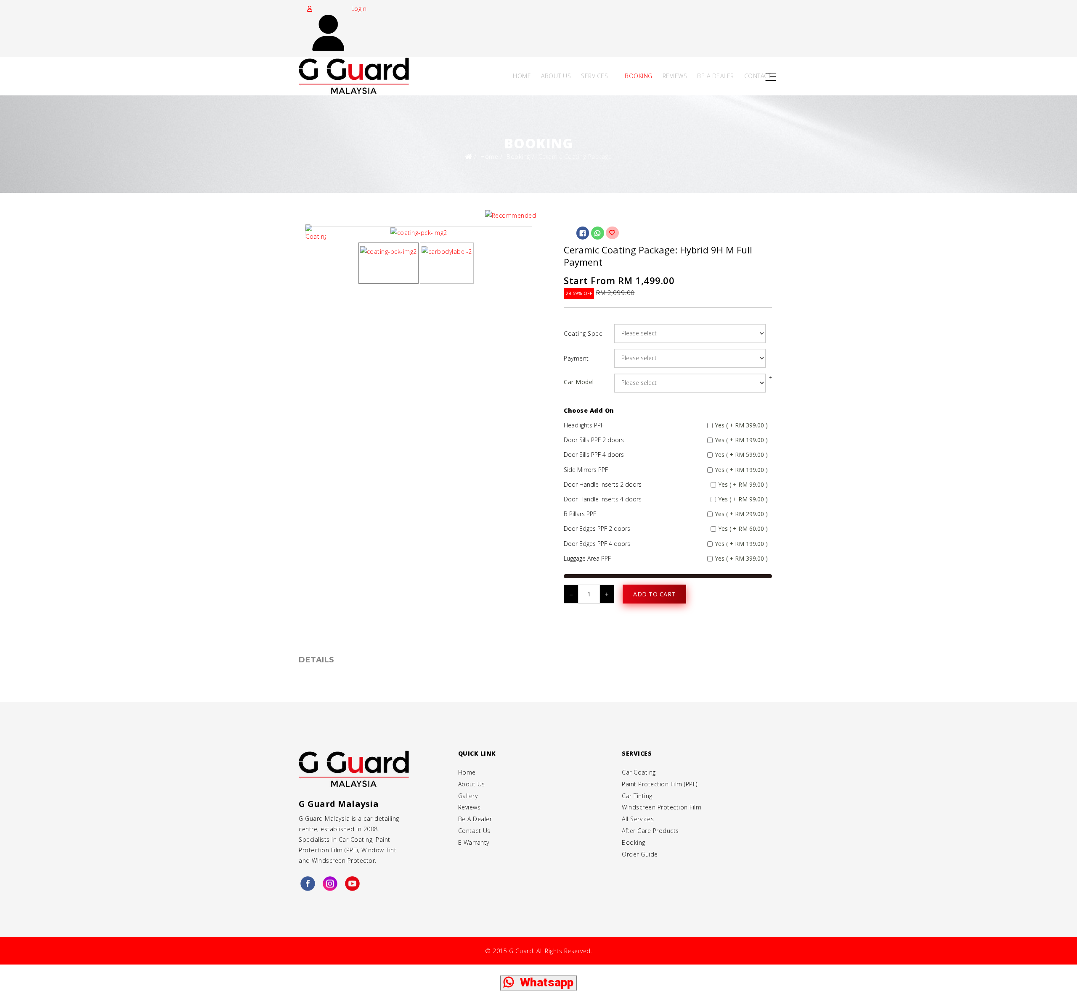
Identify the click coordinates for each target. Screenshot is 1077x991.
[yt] (352, 884)
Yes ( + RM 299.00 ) (741, 514)
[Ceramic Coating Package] (418, 232)
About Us (556, 76)
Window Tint (379, 850)
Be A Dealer (715, 76)
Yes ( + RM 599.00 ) (741, 455)
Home (522, 76)
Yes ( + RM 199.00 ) (741, 440)
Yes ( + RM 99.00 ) (743, 484)
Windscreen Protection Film (661, 807)
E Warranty (473, 842)
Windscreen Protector (343, 860)
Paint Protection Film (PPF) (660, 784)
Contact (758, 76)
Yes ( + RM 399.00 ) (741, 425)
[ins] (330, 884)
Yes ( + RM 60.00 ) (743, 528)
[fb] (308, 884)
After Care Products (650, 831)
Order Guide (640, 854)
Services (594, 76)
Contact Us (474, 831)
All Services (638, 819)
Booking (639, 76)
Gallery (468, 796)
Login (357, 9)
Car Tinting (637, 796)
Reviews (675, 76)
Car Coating (356, 839)
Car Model (579, 382)
